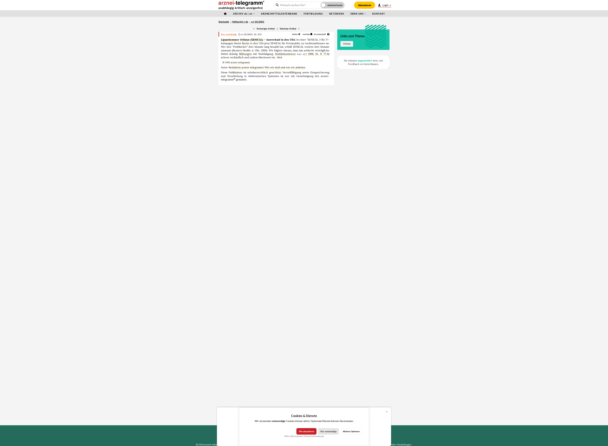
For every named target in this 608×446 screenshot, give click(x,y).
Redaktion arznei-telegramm (246, 67)
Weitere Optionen (351, 431)
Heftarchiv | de (240, 21)
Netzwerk (336, 13)
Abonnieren (364, 5)
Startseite (223, 21)
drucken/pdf (320, 34)
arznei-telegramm (240, 62)
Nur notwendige (328, 431)
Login (386, 4)
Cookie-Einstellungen (400, 444)
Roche (245, 43)
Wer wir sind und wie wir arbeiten (285, 67)
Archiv (242, 13)
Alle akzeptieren (306, 431)
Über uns (357, 13)
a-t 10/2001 (257, 21)
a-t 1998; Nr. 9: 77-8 (316, 53)
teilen (295, 34)
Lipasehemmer (230, 39)
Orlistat (245, 39)
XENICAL (256, 39)
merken (306, 34)
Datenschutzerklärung (314, 436)
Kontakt (378, 13)
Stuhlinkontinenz (285, 53)
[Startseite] (225, 13)
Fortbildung (313, 13)
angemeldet (365, 60)
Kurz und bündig (229, 34)
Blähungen (245, 53)
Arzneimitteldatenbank (279, 13)
